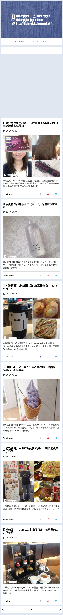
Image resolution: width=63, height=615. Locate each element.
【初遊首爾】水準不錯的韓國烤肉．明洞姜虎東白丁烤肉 (30, 450)
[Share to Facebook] (41, 194)
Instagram (33, 41)
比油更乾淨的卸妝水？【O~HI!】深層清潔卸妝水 (30, 206)
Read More (8, 194)
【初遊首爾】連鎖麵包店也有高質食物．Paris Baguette (30, 287)
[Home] (31, 610)
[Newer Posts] (60, 610)
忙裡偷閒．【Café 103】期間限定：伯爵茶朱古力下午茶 (31, 531)
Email (45, 41)
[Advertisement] (31, 85)
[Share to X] (56, 194)
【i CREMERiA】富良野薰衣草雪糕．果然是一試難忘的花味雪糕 (30, 368)
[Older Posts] (2, 610)
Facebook (19, 41)
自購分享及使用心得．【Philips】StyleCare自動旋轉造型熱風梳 (30, 124)
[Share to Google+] (48, 194)
